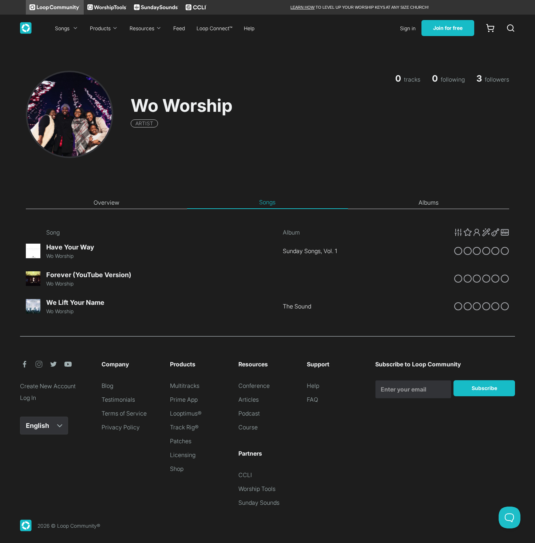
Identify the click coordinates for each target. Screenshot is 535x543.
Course (248, 427)
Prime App (184, 399)
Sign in (408, 28)
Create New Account (48, 386)
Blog (107, 385)
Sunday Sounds (259, 502)
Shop (176, 468)
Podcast (249, 413)
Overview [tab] (106, 202)
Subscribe (484, 388)
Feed (179, 28)
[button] (481, 232)
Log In (28, 397)
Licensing (182, 455)
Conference (254, 385)
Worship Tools (257, 488)
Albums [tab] (429, 202)
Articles (248, 399)
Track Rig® (184, 427)
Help (249, 28)
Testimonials (118, 399)
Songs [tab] (267, 202)
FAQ (312, 399)
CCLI (245, 475)
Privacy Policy (121, 427)
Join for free (448, 28)
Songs (62, 28)
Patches (180, 441)
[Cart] (490, 28)
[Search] (510, 28)
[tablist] (267, 202)
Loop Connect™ (214, 28)
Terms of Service (124, 413)
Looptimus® (186, 413)
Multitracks (184, 385)
